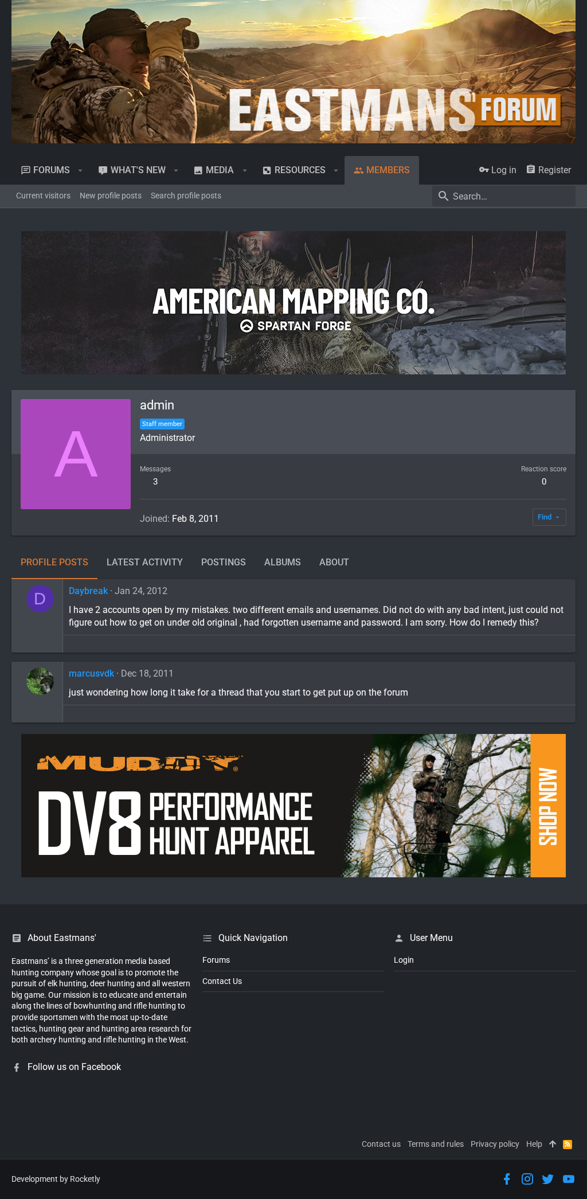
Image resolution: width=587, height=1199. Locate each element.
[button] (80, 170)
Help (534, 1144)
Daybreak (88, 590)
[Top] (552, 1144)
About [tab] (334, 562)
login (404, 959)
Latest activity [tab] (145, 562)
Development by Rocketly (55, 1179)
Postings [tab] (223, 562)
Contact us (381, 1144)
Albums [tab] (282, 562)
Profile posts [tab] (54, 562)
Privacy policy (495, 1144)
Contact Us (222, 981)
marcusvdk (91, 673)
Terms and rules (436, 1144)
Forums (216, 959)
